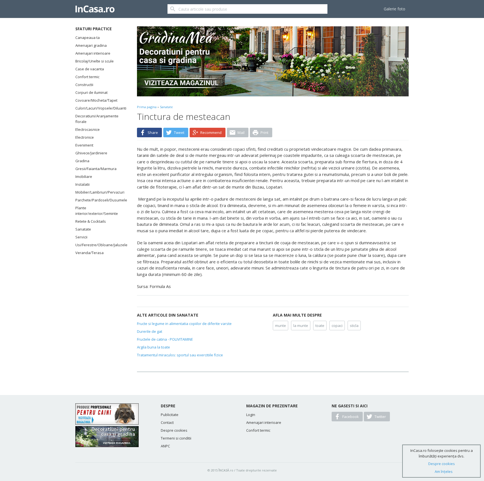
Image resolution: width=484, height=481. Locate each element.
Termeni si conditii (176, 438)
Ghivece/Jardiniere (91, 152)
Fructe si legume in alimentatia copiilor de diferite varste (184, 323)
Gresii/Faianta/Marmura (96, 168)
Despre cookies (174, 430)
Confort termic (87, 76)
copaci (337, 325)
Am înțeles (444, 471)
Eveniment (84, 145)
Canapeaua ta (87, 37)
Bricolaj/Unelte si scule (94, 61)
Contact (167, 422)
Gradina (82, 160)
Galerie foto (394, 8)
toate (319, 325)
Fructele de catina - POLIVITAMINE (165, 339)
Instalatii (82, 184)
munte (280, 325)
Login (250, 414)
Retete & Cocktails (90, 221)
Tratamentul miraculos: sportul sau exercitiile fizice (180, 354)
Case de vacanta (89, 68)
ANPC (165, 446)
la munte (300, 325)
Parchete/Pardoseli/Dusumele (99, 200)
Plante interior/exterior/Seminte (96, 210)
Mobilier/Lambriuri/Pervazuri (99, 192)
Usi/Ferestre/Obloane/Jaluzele (99, 244)
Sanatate (83, 229)
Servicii (81, 237)
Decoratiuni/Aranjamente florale (96, 118)
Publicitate (169, 414)
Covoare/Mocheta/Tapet (96, 100)
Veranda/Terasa (89, 252)
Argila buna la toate (153, 347)
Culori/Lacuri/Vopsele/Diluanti (99, 108)
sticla (354, 325)
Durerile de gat (149, 331)
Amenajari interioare (92, 53)
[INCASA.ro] (95, 9)
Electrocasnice (87, 129)
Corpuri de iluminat (91, 92)
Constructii (84, 84)
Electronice (84, 137)
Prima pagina (147, 107)
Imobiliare (83, 176)
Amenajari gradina (91, 45)
